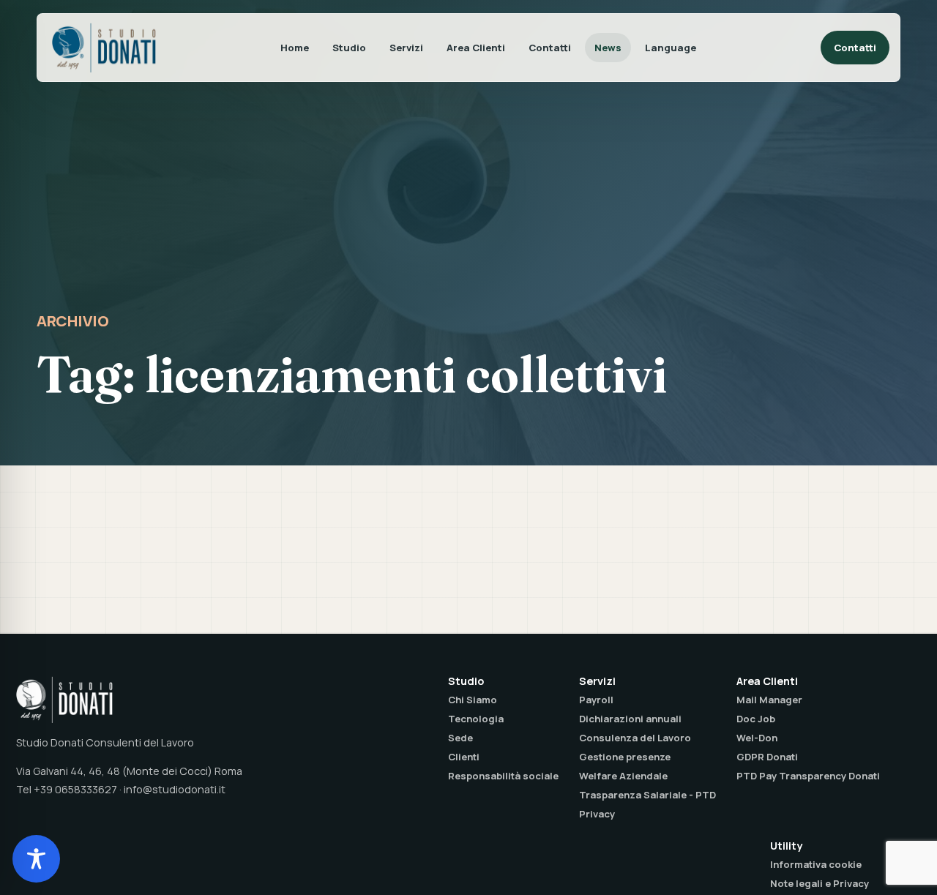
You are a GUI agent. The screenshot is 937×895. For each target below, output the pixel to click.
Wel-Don (756, 737)
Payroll (596, 699)
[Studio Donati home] (104, 47)
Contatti (550, 47)
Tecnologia (476, 718)
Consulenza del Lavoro (635, 737)
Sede (460, 737)
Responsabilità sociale (503, 775)
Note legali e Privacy (819, 883)
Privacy (597, 813)
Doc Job (755, 718)
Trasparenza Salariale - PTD (647, 794)
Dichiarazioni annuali (630, 718)
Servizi (406, 47)
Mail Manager (769, 699)
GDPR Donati (767, 756)
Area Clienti (476, 47)
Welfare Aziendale (623, 775)
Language (670, 47)
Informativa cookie (816, 864)
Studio (349, 47)
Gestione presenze (625, 756)
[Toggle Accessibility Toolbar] (36, 859)
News (607, 47)
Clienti (463, 756)
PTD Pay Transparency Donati (808, 775)
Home (294, 47)
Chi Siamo (472, 699)
